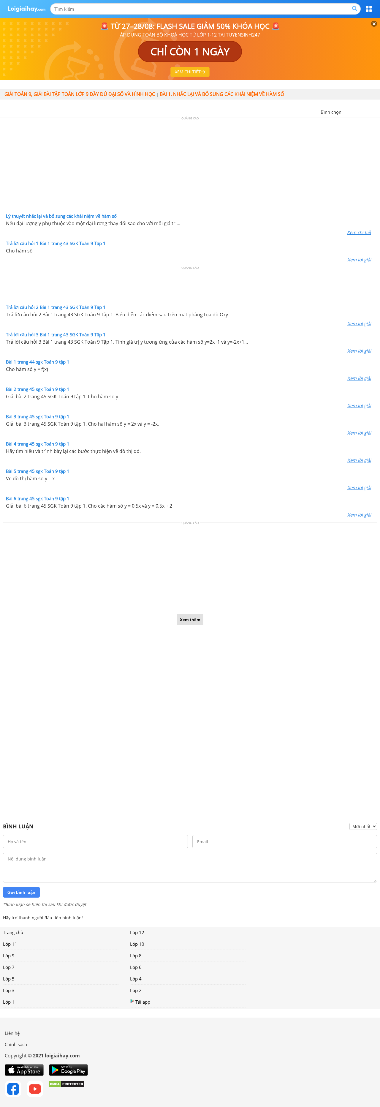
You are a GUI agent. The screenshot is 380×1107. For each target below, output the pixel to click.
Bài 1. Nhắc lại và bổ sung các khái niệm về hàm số (222, 94)
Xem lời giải (359, 260)
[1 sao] (347, 111)
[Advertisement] (190, 167)
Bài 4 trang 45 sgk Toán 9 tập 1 (37, 444)
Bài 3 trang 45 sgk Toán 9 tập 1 (37, 416)
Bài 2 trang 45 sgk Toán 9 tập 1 (37, 389)
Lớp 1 (9, 1002)
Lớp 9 (9, 955)
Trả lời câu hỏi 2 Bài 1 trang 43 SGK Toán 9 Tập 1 (56, 307)
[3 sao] (361, 111)
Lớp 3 (9, 990)
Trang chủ (13, 932)
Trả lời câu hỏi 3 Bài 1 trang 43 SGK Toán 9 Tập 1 (56, 334)
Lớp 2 (136, 990)
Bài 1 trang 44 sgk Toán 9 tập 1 (37, 362)
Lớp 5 (9, 979)
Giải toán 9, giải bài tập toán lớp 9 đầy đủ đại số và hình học (79, 94)
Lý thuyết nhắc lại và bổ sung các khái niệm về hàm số (61, 216)
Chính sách (16, 1044)
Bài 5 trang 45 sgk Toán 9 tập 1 (37, 471)
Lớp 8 (136, 955)
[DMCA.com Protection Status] (67, 1089)
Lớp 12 (137, 932)
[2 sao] (354, 111)
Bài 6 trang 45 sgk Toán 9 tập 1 (37, 498)
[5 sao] (375, 111)
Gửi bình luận (21, 892)
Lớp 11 (10, 944)
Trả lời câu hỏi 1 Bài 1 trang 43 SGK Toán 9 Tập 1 (56, 243)
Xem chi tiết (359, 232)
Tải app (142, 1002)
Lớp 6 (136, 967)
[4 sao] (368, 111)
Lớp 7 (9, 967)
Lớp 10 (137, 944)
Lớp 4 (136, 979)
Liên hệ (12, 1033)
